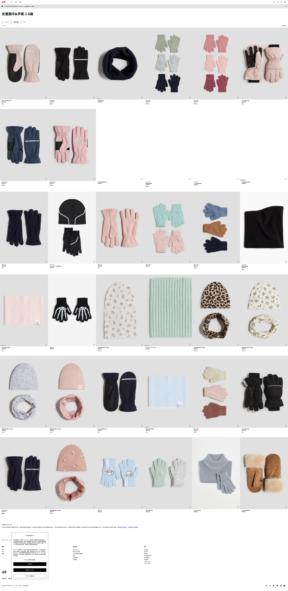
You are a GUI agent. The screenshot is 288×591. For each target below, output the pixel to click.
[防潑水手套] (72, 63)
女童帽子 (125, 527)
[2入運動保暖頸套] (216, 145)
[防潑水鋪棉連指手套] (120, 145)
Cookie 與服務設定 (30, 576)
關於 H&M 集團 (76, 551)
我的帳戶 (146, 551)
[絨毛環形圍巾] (120, 63)
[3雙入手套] (168, 63)
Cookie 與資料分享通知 (29, 559)
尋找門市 (146, 553)
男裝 (16, 2)
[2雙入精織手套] (168, 473)
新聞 (74, 555)
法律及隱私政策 (147, 555)
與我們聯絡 (146, 557)
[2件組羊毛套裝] (216, 473)
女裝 (11, 2)
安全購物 (146, 559)
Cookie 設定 (147, 563)
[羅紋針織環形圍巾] (24, 310)
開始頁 (3, 540)
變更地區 (10, 578)
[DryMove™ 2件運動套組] (72, 228)
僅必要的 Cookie (30, 570)
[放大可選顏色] (3, 104)
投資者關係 (75, 557)
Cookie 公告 (147, 561)
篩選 (283, 25)
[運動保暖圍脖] (168, 145)
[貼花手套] (120, 473)
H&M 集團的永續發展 (78, 553)
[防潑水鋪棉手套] (264, 63)
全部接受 (30, 564)
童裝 (20, 2)
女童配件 (136, 527)
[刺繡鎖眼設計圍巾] (264, 145)
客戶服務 (146, 549)
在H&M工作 (75, 549)
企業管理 (75, 559)
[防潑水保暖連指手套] (24, 63)
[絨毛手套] (24, 228)
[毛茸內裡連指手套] (264, 473)
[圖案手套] (72, 310)
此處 (26, 6)
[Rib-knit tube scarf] (168, 310)
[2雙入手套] (168, 228)
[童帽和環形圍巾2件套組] (120, 310)
